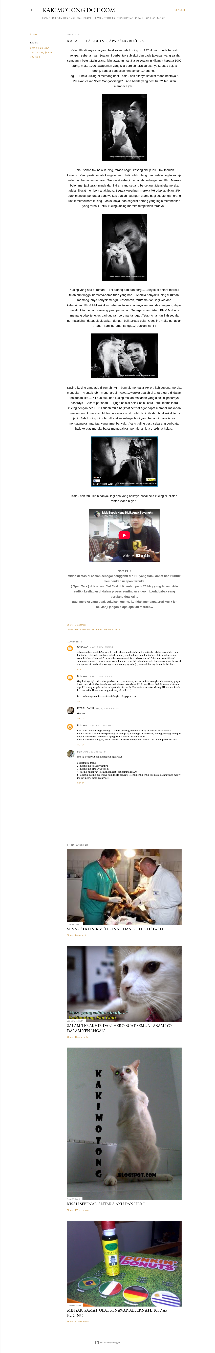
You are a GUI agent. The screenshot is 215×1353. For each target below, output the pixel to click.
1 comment (80, 935)
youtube (35, 56)
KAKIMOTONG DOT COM (78, 10)
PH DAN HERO (61, 18)
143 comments (82, 1210)
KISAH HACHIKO (145, 18)
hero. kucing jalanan (41, 52)
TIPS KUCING (125, 18)
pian (79, 751)
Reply (80, 669)
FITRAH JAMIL (86, 708)
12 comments (81, 1037)
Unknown (82, 646)
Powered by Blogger (110, 1342)
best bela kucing (39, 47)
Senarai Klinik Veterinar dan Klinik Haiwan (115, 928)
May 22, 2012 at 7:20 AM (101, 725)
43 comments (82, 1321)
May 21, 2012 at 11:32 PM (107, 708)
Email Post (80, 624)
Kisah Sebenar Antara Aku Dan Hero (106, 1203)
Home (46, 18)
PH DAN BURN (81, 18)
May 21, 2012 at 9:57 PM (101, 676)
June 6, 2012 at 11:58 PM (94, 751)
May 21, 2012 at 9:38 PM (101, 647)
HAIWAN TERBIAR (104, 18)
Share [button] (33, 34)
